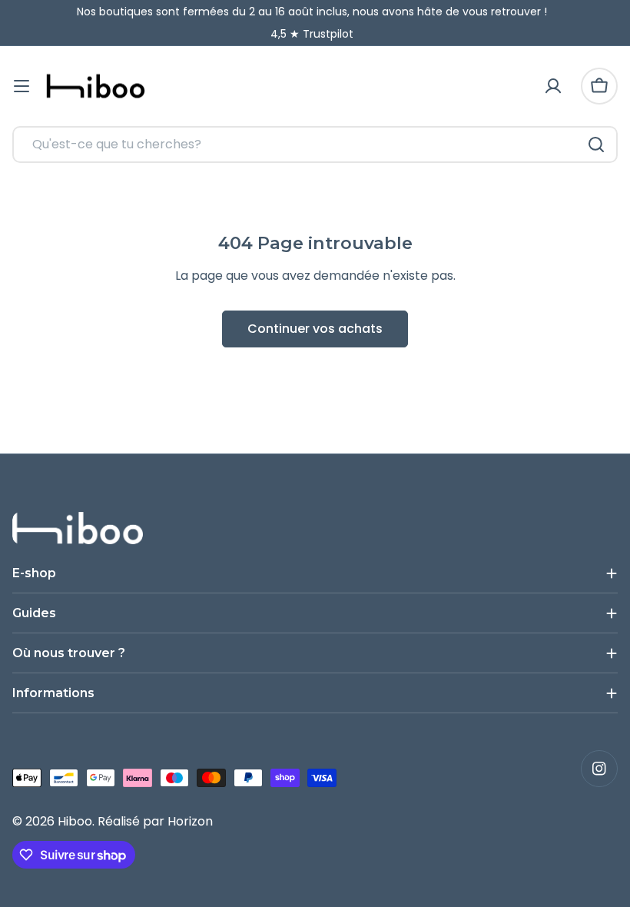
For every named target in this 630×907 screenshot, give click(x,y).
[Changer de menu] (21, 86)
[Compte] (553, 86)
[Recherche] (596, 144)
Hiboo (75, 821)
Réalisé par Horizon (155, 821)
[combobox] (315, 144)
